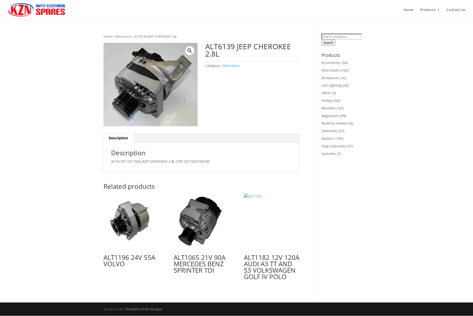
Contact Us (456, 10)
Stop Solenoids (333, 146)
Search (328, 42)
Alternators (123, 36)
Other (326, 93)
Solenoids (329, 130)
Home (409, 10)
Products (427, 10)
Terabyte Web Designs (144, 309)
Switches (328, 153)
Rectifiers (329, 108)
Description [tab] (118, 138)
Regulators (330, 115)
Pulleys (327, 100)
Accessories (331, 62)
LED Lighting (331, 85)
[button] (189, 50)
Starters (328, 138)
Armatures (330, 78)
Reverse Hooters (334, 123)
